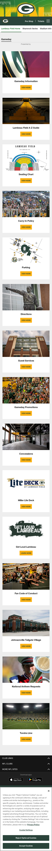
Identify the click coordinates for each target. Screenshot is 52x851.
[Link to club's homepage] (5, 20)
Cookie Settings (26, 830)
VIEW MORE (26, 87)
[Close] (49, 791)
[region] (26, 819)
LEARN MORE (26, 553)
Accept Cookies (26, 846)
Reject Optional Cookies (26, 838)
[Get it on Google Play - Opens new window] (35, 781)
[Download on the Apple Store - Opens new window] (16, 780)
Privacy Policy (33, 825)
